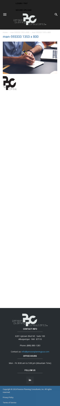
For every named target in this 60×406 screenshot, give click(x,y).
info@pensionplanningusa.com (35, 351)
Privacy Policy (8, 397)
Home (5, 32)
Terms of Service (9, 402)
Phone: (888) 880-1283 (30, 345)
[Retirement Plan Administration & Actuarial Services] (30, 19)
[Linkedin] (30, 380)
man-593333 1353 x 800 (19, 32)
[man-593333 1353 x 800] (30, 73)
